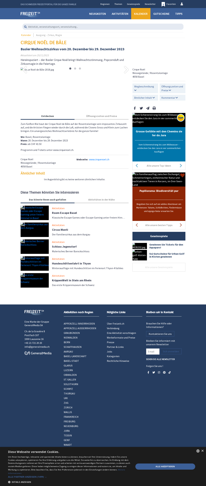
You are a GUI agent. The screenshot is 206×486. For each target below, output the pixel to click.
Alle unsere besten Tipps (159, 225)
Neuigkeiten (97, 14)
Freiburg (69, 421)
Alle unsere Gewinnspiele (159, 267)
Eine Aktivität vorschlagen (121, 332)
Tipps (179, 14)
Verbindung (113, 328)
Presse (110, 342)
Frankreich (71, 416)
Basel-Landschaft (75, 356)
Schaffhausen (73, 346)
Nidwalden (71, 337)
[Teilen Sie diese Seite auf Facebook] (134, 108)
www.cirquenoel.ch (99, 159)
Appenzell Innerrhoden (79, 323)
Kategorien (113, 356)
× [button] (202, 451)
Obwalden (70, 374)
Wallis (68, 412)
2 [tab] (75, 69)
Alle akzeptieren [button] (165, 466)
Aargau (68, 351)
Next (126, 70)
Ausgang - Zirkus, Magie (49, 35)
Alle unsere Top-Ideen (159, 165)
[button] (69, 476)
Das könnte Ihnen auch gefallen (47, 199)
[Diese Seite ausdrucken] (154, 108)
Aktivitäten (120, 14)
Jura (67, 430)
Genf (67, 440)
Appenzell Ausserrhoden (80, 328)
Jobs (109, 351)
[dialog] (103, 466)
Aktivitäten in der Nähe (101, 199)
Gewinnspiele (133, 4)
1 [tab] (70, 69)
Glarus (68, 365)
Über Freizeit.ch (115, 323)
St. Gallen (70, 379)
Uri (66, 398)
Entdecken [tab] (47, 116)
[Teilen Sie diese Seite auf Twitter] (141, 108)
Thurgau (69, 393)
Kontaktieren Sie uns (160, 333)
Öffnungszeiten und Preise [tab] (101, 116)
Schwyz (68, 388)
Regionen (105, 4)
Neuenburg (71, 426)
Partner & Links (115, 346)
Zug (66, 402)
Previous (25, 70)
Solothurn (71, 384)
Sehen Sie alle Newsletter (160, 359)
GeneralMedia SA (33, 325)
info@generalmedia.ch (37, 346)
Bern (67, 342)
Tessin (68, 435)
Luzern (68, 370)
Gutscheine (161, 14)
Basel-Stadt (71, 360)
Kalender (141, 14)
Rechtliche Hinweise (118, 360)
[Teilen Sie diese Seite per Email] (147, 108)
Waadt (68, 444)
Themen (118, 4)
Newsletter (150, 4)
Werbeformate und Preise (121, 337)
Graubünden (72, 332)
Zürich (68, 407)
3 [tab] (80, 69)
